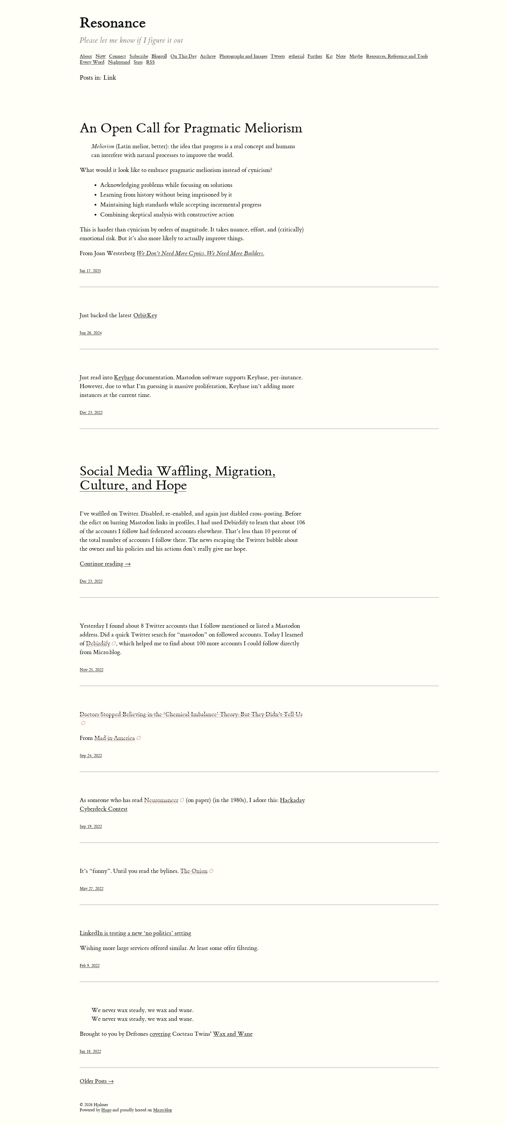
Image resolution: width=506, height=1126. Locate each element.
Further (314, 56)
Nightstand (119, 62)
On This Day (183, 56)
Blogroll (159, 56)
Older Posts (97, 1081)
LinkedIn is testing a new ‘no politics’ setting (135, 933)
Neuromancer (161, 800)
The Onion (194, 871)
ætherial (296, 56)
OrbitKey (145, 315)
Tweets (278, 56)
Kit (329, 56)
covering (160, 1034)
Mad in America (114, 738)
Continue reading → (105, 563)
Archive (208, 56)
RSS (150, 62)
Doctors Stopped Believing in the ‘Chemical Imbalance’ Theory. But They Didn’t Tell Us (191, 714)
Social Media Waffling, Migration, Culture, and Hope (178, 478)
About (86, 56)
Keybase (124, 377)
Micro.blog (162, 1110)
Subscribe (138, 56)
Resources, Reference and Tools (397, 56)
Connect (117, 56)
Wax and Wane (233, 1034)
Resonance (113, 22)
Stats (138, 62)
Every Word (92, 62)
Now (100, 56)
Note (341, 56)
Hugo (106, 1110)
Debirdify (98, 643)
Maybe (356, 56)
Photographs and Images (243, 56)
